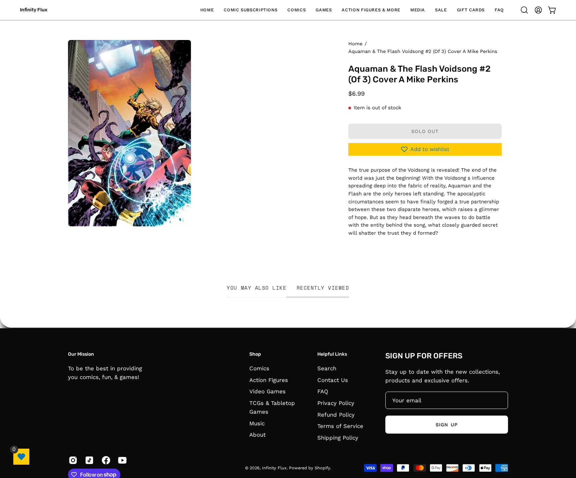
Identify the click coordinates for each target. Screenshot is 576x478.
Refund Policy (336, 414)
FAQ (322, 391)
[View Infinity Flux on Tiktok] (88, 460)
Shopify (322, 467)
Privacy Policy (335, 402)
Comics (259, 368)
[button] (250, 10)
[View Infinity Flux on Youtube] (121, 460)
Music (257, 423)
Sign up (447, 424)
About (257, 434)
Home (355, 44)
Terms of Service (340, 426)
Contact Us (332, 379)
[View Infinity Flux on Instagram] (72, 460)
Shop (255, 354)
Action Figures (268, 379)
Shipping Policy (337, 437)
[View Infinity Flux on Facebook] (105, 460)
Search (326, 368)
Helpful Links (332, 354)
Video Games (267, 391)
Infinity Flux (33, 10)
